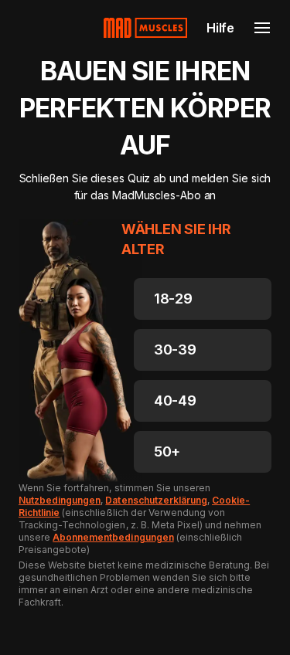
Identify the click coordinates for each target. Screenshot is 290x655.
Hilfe (220, 28)
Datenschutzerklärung (155, 500)
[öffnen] (262, 27)
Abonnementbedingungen (113, 537)
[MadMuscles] (145, 27)
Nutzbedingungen (60, 500)
